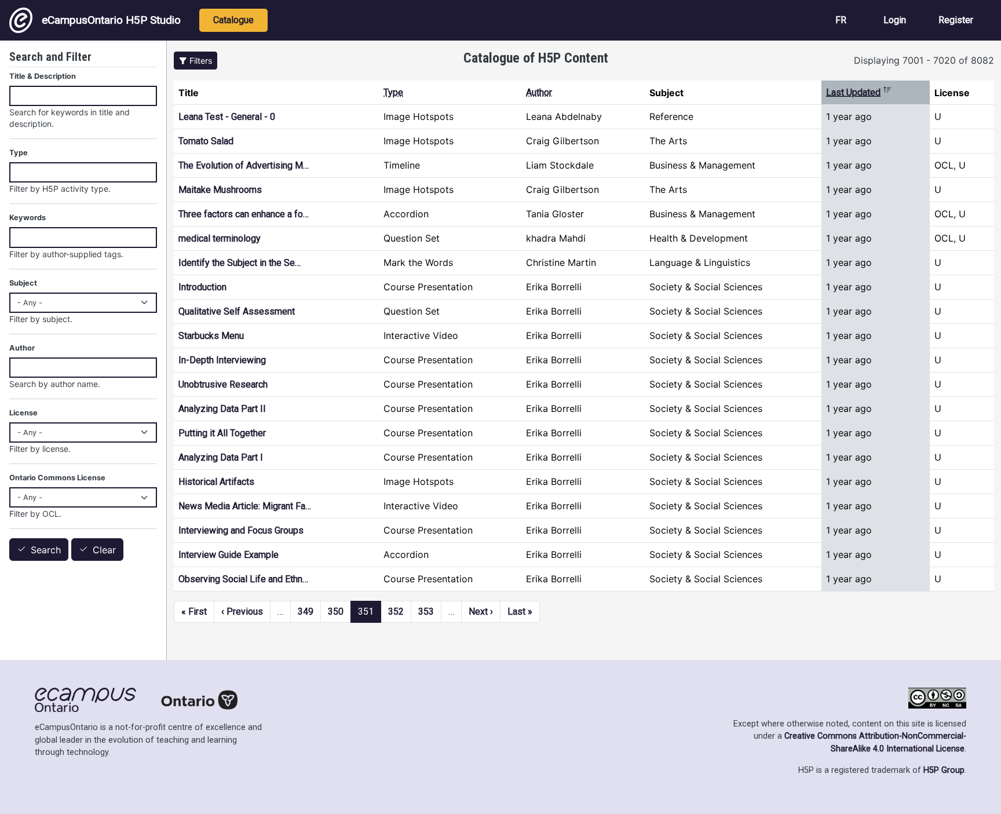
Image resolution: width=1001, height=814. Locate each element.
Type (393, 92)
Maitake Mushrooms (220, 189)
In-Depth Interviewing (222, 360)
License (23, 412)
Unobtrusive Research (223, 384)
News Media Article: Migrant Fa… (244, 506)
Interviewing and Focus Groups (241, 530)
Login (894, 19)
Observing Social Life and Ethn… (243, 579)
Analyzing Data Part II (222, 408)
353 (426, 611)
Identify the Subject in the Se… (239, 262)
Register (955, 19)
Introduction (202, 287)
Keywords (27, 217)
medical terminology (219, 238)
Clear (104, 550)
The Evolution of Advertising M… (243, 165)
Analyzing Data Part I (220, 457)
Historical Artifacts (216, 481)
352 (396, 611)
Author (539, 92)
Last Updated (859, 92)
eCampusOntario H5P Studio (111, 20)
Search (46, 550)
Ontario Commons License (57, 477)
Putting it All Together (222, 433)
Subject (23, 283)
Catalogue (233, 19)
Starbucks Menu (211, 335)
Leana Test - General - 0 (226, 116)
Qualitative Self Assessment (236, 311)
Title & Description (42, 76)
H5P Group (944, 770)
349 (305, 611)
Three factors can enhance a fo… (243, 214)
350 (336, 611)
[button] (195, 61)
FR (840, 19)
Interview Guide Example (228, 554)
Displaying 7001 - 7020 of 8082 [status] (924, 60)
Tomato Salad (205, 141)
